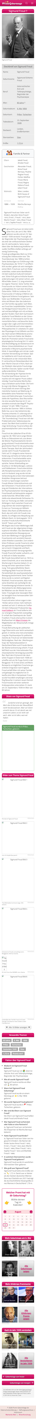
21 (31, 1222)
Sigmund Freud (26, 1389)
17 (13, 1222)
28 (31, 1225)
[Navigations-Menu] (32, 3)
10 (13, 1219)
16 (9, 1222)
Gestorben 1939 (10, 1049)
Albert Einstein (22, 620)
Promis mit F (18, 1053)
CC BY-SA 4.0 (7, 1395)
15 (5, 1222)
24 (13, 1225)
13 (26, 1219)
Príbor (19, 114)
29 (5, 1228)
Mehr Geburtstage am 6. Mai (18, 1238)
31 (13, 1228)
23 (9, 1225)
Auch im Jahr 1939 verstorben (18, 1330)
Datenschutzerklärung (8, 1410)
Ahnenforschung (24, 1414)
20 (26, 1222)
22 (5, 1225)
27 (26, 1225)
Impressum (18, 1412)
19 (22, 1222)
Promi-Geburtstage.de (21, 1407)
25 (18, 1225)
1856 (24, 108)
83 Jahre (20, 103)
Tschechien (27, 114)
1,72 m (20, 143)
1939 (19, 123)
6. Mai (19, 108)
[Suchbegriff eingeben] (26, 3)
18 (18, 1222)
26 (22, 1225)
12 (22, 1219)
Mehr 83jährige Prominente (18, 1284)
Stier (19, 137)
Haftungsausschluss (26, 1410)
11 (18, 1219)
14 (31, 1219)
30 (9, 1228)
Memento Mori (11, 1414)
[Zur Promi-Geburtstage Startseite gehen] (12, 2)
